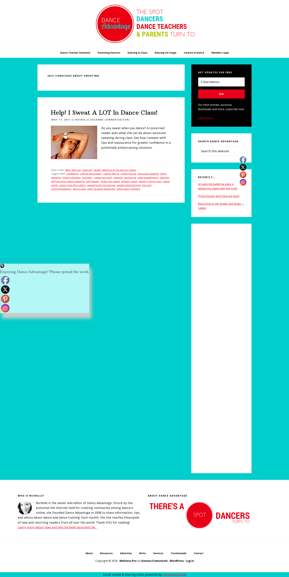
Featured (87, 170)
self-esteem (92, 181)
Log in (190, 561)
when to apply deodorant (101, 188)
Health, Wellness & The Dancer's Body (114, 170)
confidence (72, 173)
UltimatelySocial (174, 574)
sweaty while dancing (129, 185)
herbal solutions (71, 177)
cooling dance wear (91, 173)
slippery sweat (129, 181)
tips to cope (79, 188)
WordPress (177, 561)
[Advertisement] (221, 348)
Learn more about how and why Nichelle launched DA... (57, 527)
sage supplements (147, 177)
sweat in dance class (150, 181)
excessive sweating (148, 173)
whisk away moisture (128, 188)
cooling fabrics (111, 173)
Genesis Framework (154, 561)
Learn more (205, 118)
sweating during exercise (101, 185)
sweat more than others (72, 185)
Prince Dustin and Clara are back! (218, 196)
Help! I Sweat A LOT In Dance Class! (104, 112)
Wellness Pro (127, 561)
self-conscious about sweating (68, 181)
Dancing (76, 170)
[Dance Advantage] (144, 46)
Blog (67, 170)
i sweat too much (102, 177)
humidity (87, 177)
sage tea (164, 177)
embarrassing (128, 173)
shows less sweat (110, 181)
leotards (118, 177)
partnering (130, 177)
